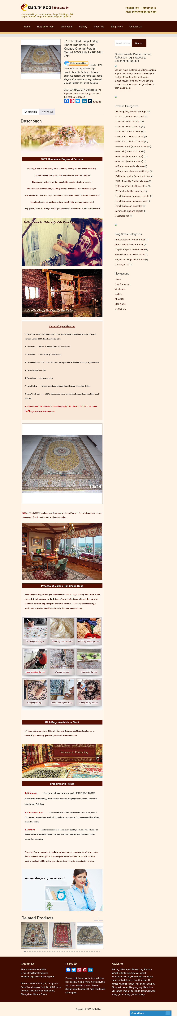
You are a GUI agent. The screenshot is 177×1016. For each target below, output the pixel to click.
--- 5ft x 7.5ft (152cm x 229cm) (129, 141)
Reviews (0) (47, 111)
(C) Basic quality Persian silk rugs (131, 181)
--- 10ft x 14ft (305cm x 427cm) (129, 116)
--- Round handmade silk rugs (129, 166)
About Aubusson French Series (130, 239)
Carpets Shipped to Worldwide (130, 249)
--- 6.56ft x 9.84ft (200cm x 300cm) (131, 146)
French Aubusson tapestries (128, 205)
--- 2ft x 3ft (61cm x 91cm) (127, 121)
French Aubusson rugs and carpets (132, 196)
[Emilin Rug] (45, 9)
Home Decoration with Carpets (130, 254)
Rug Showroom (45, 26)
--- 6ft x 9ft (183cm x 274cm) (128, 151)
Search (139, 43)
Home (27, 26)
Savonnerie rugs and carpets (129, 210)
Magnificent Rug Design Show (130, 259)
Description (31, 111)
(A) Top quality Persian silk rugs (130, 111)
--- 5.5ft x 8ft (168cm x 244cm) (129, 136)
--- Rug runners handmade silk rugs (132, 171)
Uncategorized (122, 215)
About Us (99, 26)
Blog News (117, 26)
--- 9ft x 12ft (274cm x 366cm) (129, 161)
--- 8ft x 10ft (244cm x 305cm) (129, 156)
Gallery (83, 26)
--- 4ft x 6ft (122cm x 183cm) (128, 131)
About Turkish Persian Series (129, 244)
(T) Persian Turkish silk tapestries (131, 186)
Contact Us (135, 26)
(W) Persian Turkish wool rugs (129, 191)
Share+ (97, 101)
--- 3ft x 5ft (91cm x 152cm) (127, 126)
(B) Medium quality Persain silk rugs (132, 176)
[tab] (30, 112)
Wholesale (67, 26)
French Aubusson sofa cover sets (131, 201)
